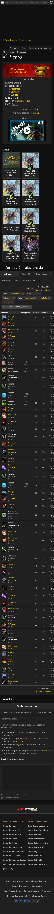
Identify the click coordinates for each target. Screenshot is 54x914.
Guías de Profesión (11, 830)
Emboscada (12, 414)
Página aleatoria (31, 891)
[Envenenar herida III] (4, 558)
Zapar (10, 571)
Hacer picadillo (11, 660)
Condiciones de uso (38, 896)
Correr (10, 408)
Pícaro (29, 40)
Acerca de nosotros (21, 886)
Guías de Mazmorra (12, 834)
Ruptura (11, 349)
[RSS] (38, 901)
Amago (11, 316)
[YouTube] (34, 901)
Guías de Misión (10, 843)
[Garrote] (4, 459)
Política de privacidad (17, 896)
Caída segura (13, 681)
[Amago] (4, 317)
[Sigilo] (4, 357)
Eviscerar (11, 323)
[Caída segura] (4, 682)
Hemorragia (12, 421)
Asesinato (15, 88)
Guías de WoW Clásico (38, 821)
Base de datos (11, 40)
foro (45, 750)
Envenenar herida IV (12, 435)
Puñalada (11, 336)
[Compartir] (51, 2)
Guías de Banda (10, 838)
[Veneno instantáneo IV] (4, 639)
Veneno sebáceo (11, 402)
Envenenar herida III (12, 557)
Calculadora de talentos (39, 48)
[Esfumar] (4, 653)
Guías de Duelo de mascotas (15, 851)
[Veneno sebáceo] (4, 402)
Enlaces (16, 48)
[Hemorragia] (4, 422)
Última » (48, 290)
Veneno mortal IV (11, 475)
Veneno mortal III (11, 616)
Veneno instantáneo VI (13, 376)
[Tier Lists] (8, 868)
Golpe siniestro (11, 466)
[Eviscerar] (4, 324)
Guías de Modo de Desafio (15, 860)
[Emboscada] (4, 415)
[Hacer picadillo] (4, 661)
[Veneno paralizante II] (4, 549)
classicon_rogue (22, 100)
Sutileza (14, 94)
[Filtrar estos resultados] (32, 288)
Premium (46, 891)
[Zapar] (4, 572)
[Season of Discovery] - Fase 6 (16, 307)
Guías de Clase (9, 826)
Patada (11, 427)
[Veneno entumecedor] (4, 369)
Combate (15, 91)
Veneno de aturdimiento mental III (13, 513)
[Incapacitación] (4, 330)
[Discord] (16, 901)
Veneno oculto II (11, 394)
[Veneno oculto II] (4, 395)
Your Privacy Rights (13, 891)
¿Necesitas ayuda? (14, 881)
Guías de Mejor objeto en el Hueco (40, 830)
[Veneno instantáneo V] (4, 525)
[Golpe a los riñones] (4, 540)
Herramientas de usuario (36, 881)
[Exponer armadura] (4, 452)
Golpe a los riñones (12, 539)
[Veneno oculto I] (4, 485)
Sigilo (10, 355)
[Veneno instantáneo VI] (4, 377)
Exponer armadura (12, 450)
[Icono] (4, 56)
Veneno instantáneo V (13, 523)
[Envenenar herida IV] (4, 436)
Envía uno (36, 112)
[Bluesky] (25, 901)
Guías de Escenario (11, 856)
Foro (24, 48)
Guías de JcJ (33, 851)
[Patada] (4, 429)
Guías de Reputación (12, 847)
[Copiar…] (28, 288)
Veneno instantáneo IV (13, 638)
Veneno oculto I (11, 484)
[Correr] (4, 409)
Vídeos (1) (27, 118)
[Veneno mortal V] (4, 386)
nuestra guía (19, 741)
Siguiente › (39, 290)
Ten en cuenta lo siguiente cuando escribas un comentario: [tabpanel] (26, 761)
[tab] (9, 274)
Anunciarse (37, 886)
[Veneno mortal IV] (4, 476)
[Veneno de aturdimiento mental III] (4, 515)
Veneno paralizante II (13, 548)
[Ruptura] (4, 350)
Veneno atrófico (11, 363)
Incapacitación (13, 329)
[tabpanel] (27, 489)
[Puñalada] (4, 337)
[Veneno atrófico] (4, 363)
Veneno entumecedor (13, 369)
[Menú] (2, 2)
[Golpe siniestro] (4, 467)
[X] (20, 901)
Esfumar (11, 652)
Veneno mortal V (11, 385)
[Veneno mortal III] (4, 617)
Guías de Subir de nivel (38, 843)
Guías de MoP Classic (13, 821)
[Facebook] (29, 901)
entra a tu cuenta (29, 795)
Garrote (11, 458)
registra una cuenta (43, 795)
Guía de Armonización (38, 826)
